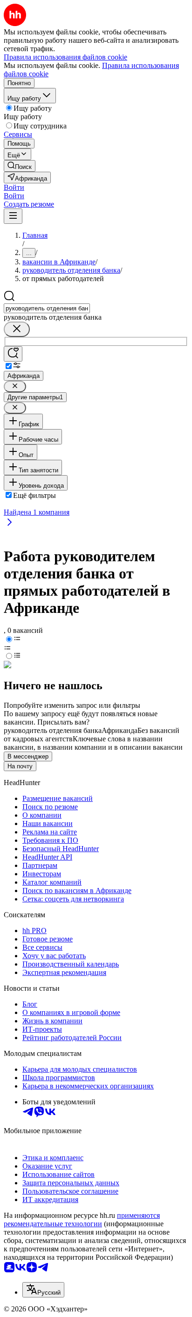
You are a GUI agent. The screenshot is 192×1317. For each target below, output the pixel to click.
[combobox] (47, 308)
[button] (14, 187)
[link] (19, 166)
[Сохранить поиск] (13, 354)
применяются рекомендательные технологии (82, 1219)
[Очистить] (17, 329)
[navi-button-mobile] (13, 216)
